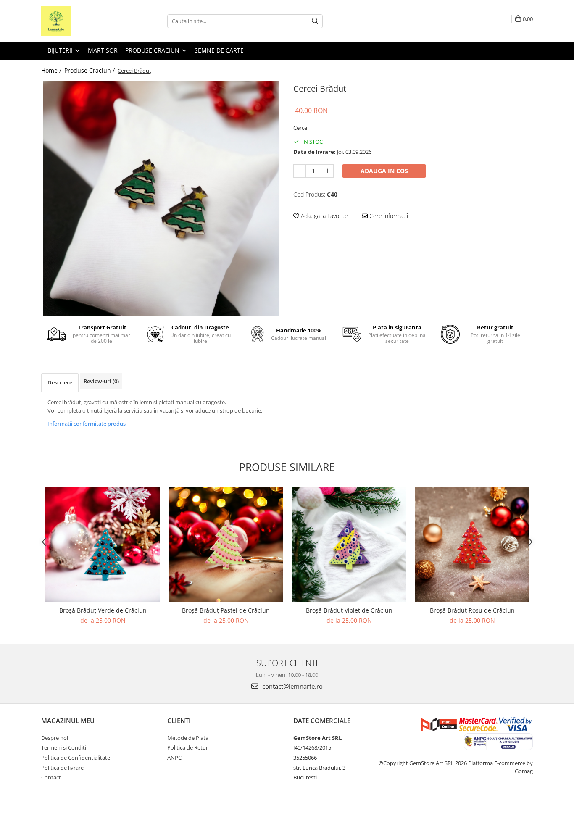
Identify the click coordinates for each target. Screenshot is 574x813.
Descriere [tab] (59, 382)
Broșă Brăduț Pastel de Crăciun (226, 610)
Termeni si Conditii (64, 747)
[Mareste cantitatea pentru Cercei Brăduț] (327, 171)
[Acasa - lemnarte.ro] (83, 21)
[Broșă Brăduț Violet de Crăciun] (349, 544)
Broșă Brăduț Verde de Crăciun (103, 610)
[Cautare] (315, 21)
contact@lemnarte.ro (292, 686)
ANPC (174, 757)
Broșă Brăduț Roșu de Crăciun (472, 610)
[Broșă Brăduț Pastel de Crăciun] (226, 544)
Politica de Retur (187, 747)
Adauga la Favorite (323, 216)
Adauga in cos (384, 171)
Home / (52, 70)
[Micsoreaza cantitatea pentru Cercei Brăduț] (299, 171)
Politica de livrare (62, 767)
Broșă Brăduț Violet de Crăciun (349, 610)
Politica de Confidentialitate (75, 757)
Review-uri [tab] (101, 381)
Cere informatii (388, 216)
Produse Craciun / (90, 70)
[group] (161, 198)
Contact (51, 777)
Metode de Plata (187, 738)
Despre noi (54, 738)
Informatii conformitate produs (86, 423)
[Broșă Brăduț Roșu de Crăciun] (472, 544)
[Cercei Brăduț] (161, 198)
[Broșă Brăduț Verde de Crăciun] (102, 544)
